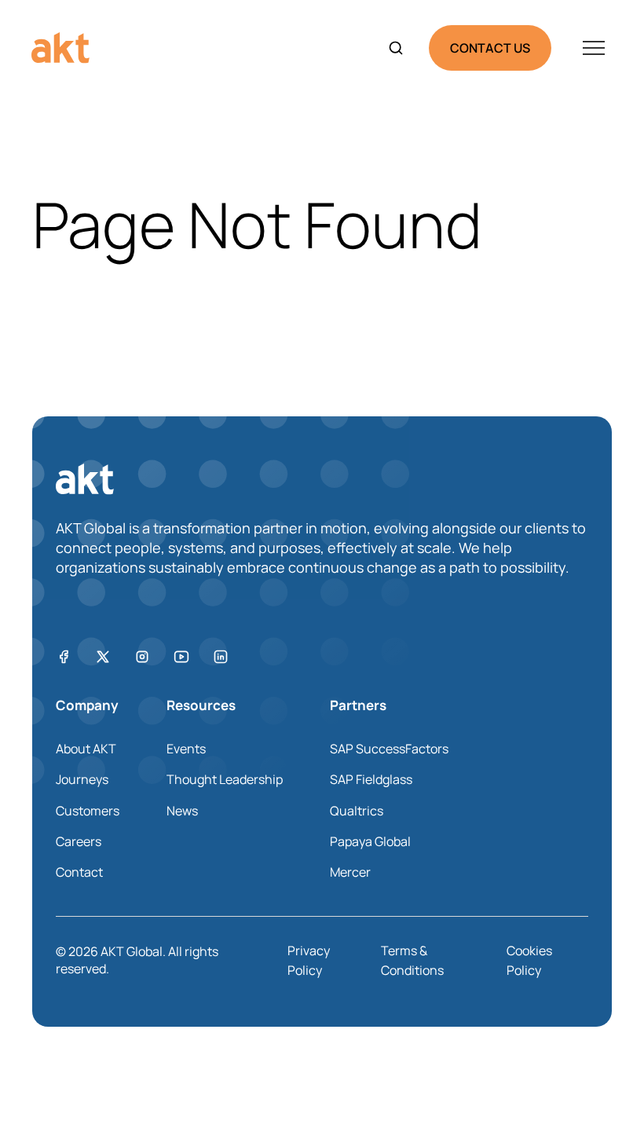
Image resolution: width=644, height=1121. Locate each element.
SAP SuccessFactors (389, 748)
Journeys (82, 779)
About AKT (86, 748)
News (182, 810)
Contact (79, 872)
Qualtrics (356, 810)
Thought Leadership (224, 779)
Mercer (350, 872)
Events (186, 748)
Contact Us (490, 48)
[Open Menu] (594, 48)
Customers (87, 810)
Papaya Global (370, 841)
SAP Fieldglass (371, 779)
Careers (78, 841)
